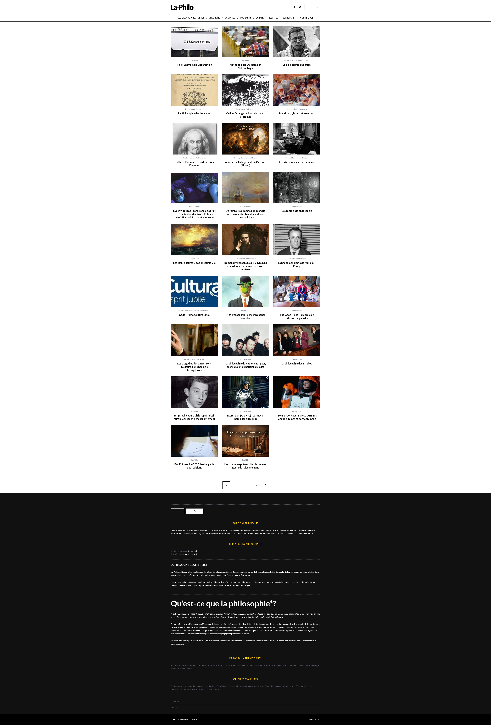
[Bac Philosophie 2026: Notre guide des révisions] (194, 441)
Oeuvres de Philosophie (246, 109)
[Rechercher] (195, 511)
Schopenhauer (270, 665)
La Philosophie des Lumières (194, 113)
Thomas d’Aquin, (178, 668)
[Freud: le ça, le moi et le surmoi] (296, 90)
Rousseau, (241, 665)
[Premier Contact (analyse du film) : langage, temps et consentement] (296, 392)
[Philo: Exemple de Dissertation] (194, 41)
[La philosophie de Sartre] (296, 41)
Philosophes (297, 60)
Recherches (245, 310)
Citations (201, 359)
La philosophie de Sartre (297, 64)
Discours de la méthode (203, 686)
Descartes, (205, 665)
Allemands (291, 109)
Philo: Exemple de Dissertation (194, 64)
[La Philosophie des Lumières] (194, 90)
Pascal (195, 668)
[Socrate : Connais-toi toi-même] (296, 139)
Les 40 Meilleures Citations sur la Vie (194, 262)
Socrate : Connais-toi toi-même (296, 162)
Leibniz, (189, 668)
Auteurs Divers (189, 359)
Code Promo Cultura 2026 (194, 314)
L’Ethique (299, 686)
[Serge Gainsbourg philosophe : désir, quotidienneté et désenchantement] (194, 392)
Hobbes (232, 665)
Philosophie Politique (194, 109)
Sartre (306, 60)
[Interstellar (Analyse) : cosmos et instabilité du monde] (245, 392)
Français (288, 60)
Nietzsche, (287, 665)
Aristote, (189, 665)
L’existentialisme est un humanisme (243, 686)
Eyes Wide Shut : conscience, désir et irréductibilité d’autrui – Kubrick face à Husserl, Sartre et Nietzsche (194, 214)
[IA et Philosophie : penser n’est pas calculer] (245, 291)
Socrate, (175, 665)
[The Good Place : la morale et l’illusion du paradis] (296, 291)
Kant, (260, 665)
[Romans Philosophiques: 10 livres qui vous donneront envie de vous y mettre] (245, 239)
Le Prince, (308, 686)
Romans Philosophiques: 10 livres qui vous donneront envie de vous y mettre (245, 266)
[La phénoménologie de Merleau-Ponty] (296, 239)
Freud (301, 665)
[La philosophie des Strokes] (296, 340)
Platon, (182, 665)
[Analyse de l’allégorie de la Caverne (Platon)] (245, 139)
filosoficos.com (177, 554)
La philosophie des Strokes (296, 363)
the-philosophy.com (179, 551)
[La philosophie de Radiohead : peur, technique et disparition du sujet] (245, 340)
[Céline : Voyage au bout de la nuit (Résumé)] (245, 90)
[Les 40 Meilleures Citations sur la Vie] (194, 239)
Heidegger (315, 665)
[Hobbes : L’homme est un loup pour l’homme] (194, 139)
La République (220, 686)
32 (257, 485)
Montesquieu (252, 665)
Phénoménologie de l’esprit (283, 686)
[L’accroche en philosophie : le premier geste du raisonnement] (245, 441)
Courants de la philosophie (296, 210)
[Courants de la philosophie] (296, 187)
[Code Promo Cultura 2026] (194, 291)
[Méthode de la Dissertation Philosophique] (245, 41)
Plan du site (176, 701)
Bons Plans (184, 310)
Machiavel (215, 665)
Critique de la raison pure (181, 686)
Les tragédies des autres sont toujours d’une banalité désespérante (194, 367)
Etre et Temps (264, 686)
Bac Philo (194, 60)
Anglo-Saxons (189, 158)
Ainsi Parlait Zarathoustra (207, 689)
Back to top (310, 720)
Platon (254, 158)
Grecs (236, 158)
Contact (174, 707)
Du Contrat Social (187, 689)
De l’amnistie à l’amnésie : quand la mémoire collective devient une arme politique (245, 214)
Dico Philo (194, 258)
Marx (295, 665)
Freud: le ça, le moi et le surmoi (296, 113)
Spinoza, (224, 665)
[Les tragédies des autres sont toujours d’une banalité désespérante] (194, 340)
